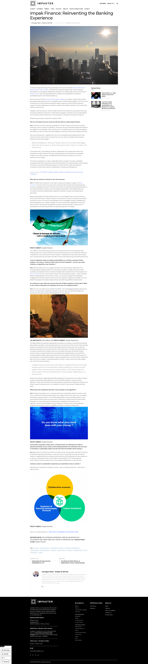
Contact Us (108, 612)
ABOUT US (110, 3)
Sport (76, 638)
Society (87, 9)
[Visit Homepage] (41, 3)
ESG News (93, 606)
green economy (35, 550)
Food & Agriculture (76, 9)
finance (61, 548)
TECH (76, 606)
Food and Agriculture (80, 628)
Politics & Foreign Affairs (80, 632)
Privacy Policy (109, 614)
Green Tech (77, 611)
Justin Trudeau (61, 550)
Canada (36, 548)
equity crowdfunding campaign (55, 99)
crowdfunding (54, 548)
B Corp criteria (34, 274)
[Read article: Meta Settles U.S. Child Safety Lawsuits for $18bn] (96, 95)
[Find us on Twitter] (33, 655)
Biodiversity (77, 616)
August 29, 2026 (106, 110)
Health (65, 9)
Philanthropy (78, 634)
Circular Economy (79, 620)
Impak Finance (34, 93)
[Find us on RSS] (38, 655)
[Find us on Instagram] (35, 655)
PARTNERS (103, 3)
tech (85, 550)
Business (40, 9)
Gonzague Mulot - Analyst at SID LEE (42, 23)
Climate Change (78, 622)
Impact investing (45, 550)
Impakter (53, 550)
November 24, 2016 (59, 23)
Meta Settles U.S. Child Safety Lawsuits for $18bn (109, 94)
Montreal (69, 550)
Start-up (74, 23)
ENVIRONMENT (79, 614)
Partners (107, 608)
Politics (58, 9)
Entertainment (78, 626)
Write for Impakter (110, 610)
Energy (47, 9)
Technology (34, 552)
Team (106, 606)
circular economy (44, 548)
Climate (32, 9)
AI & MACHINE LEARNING (81, 609)
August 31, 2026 (106, 98)
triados (40, 552)
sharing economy (78, 550)
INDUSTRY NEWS (80, 625)
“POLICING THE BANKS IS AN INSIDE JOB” (63, 532)
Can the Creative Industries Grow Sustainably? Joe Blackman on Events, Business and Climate (108, 105)
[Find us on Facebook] (30, 655)
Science (76, 636)
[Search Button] (117, 3)
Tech (52, 9)
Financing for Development (72, 548)
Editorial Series (78, 640)
